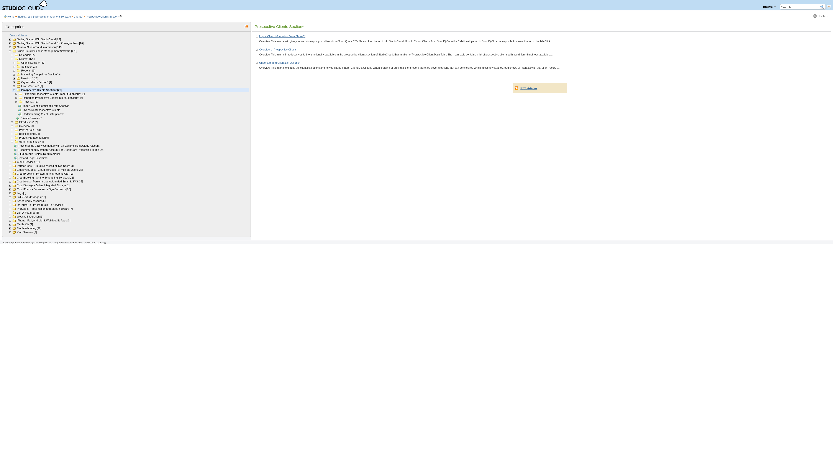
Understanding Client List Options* (43, 114)
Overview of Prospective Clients (41, 110)
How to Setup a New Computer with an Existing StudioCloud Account (58, 145)
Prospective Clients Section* (102, 16)
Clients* (78, 16)
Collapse (22, 35)
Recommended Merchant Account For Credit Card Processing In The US (60, 149)
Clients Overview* (31, 118)
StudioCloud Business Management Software (44, 16)
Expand (13, 35)
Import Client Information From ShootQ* (46, 105)
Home (11, 16)
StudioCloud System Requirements (39, 154)
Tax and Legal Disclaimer (33, 158)
